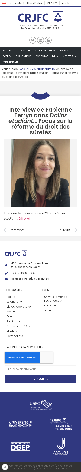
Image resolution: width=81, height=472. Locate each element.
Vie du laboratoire (45, 50)
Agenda (7, 56)
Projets (65, 50)
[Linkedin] (40, 40)
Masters (68, 56)
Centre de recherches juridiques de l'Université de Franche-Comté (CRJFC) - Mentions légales (40, 467)
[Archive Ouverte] (32, 40)
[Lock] (48, 40)
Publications (23, 56)
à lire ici (24, 218)
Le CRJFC (21, 50)
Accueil (7, 50)
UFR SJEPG (52, 3)
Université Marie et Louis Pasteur (25, 3)
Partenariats (11, 62)
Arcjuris (65, 3)
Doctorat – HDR (45, 56)
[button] (5, 467)
